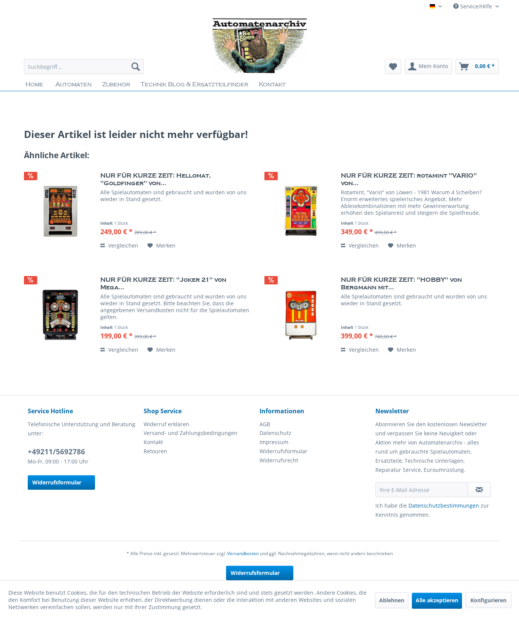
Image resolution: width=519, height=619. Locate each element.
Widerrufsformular (56, 482)
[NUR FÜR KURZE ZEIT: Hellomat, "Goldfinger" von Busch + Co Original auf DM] (60, 211)
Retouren (155, 451)
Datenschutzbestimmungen (443, 505)
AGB (265, 424)
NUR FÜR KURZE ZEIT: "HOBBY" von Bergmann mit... (401, 283)
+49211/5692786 (56, 452)
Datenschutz (275, 432)
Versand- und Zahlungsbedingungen (190, 432)
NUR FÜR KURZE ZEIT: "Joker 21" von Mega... (163, 283)
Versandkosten (243, 553)
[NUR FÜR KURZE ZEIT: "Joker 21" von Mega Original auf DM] (60, 315)
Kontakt (153, 442)
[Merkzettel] (393, 66)
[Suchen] (136, 66)
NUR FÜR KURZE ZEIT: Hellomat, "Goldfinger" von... (155, 179)
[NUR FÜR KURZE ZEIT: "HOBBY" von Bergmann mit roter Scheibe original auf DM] (301, 315)
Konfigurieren (488, 600)
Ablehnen (391, 600)
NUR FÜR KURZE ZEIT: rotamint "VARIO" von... (409, 179)
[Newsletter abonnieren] (479, 489)
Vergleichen (122, 245)
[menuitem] (84, 66)
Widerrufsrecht (279, 460)
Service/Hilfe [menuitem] (476, 6)
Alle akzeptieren (437, 600)
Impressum (274, 442)
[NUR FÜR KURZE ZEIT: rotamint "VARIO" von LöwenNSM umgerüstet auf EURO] (301, 211)
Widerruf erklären (166, 424)
